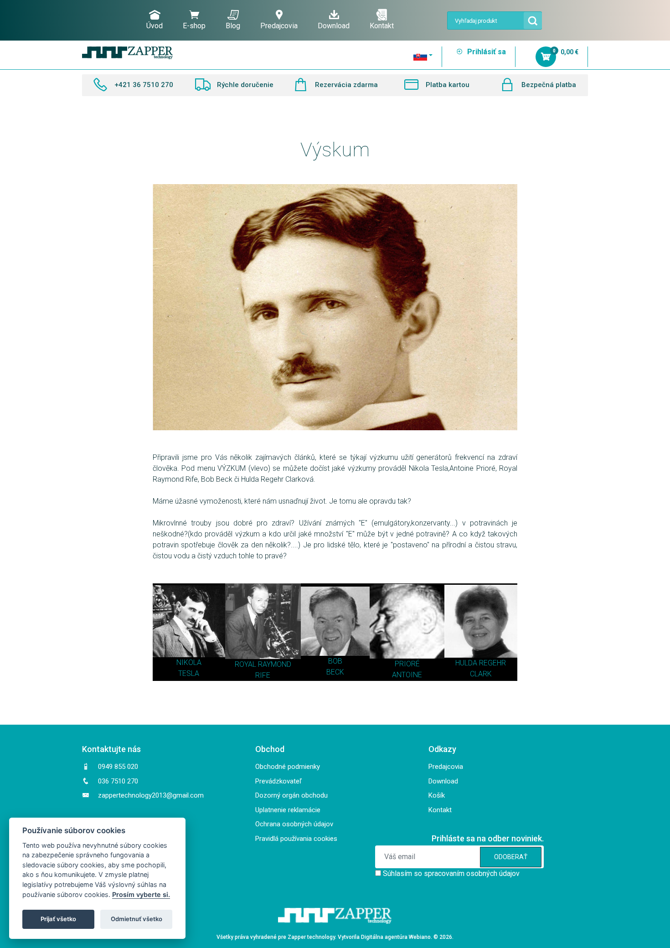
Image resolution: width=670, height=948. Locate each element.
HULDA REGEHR (480, 663)
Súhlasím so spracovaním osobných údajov (451, 873)
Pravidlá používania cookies (296, 839)
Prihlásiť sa (485, 51)
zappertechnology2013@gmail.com (151, 795)
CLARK (481, 674)
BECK (335, 672)
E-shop (194, 25)
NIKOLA (188, 662)
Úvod (154, 25)
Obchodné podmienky (287, 767)
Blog (233, 25)
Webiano (420, 937)
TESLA (188, 673)
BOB (335, 661)
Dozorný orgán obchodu (291, 795)
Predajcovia (279, 25)
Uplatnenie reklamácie (287, 810)
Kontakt (382, 25)
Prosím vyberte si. (141, 894)
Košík (436, 795)
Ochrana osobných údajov (294, 824)
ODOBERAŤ (510, 856)
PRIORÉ (407, 663)
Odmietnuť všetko (136, 918)
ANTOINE (407, 674)
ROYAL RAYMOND (263, 664)
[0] (546, 57)
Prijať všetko (58, 918)
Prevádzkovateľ (278, 781)
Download (334, 25)
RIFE (262, 675)
